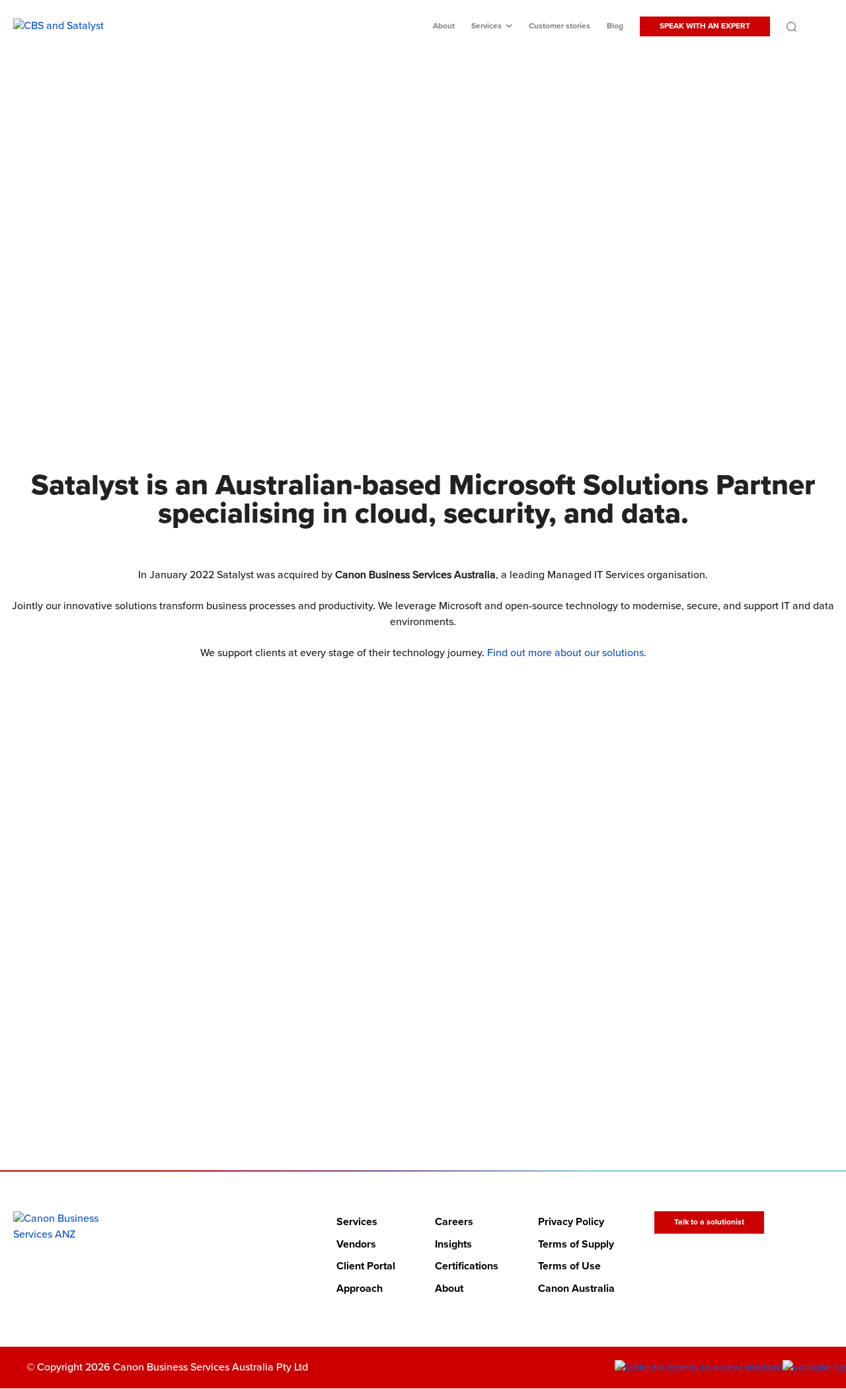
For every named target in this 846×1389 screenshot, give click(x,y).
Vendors (356, 1244)
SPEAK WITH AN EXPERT (705, 26)
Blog (615, 26)
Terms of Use (569, 1266)
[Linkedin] (699, 1368)
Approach (359, 1288)
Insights (453, 1244)
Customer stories (559, 26)
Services (486, 26)
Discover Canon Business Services (414, 308)
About (444, 26)
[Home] (67, 1226)
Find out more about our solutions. (566, 652)
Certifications (466, 1266)
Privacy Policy (571, 1221)
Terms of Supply (576, 1244)
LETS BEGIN (414, 1046)
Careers (454, 1221)
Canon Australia (576, 1288)
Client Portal (365, 1266)
